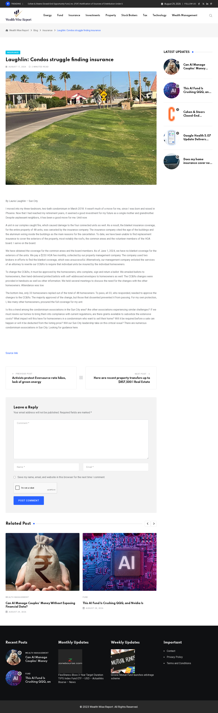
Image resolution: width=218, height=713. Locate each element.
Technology (159, 15)
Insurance (74, 15)
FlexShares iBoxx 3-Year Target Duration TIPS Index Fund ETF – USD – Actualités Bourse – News (81, 678)
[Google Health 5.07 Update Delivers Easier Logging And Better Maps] (172, 138)
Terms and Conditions (179, 663)
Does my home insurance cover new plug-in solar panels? (197, 163)
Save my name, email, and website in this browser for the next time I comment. (61, 477)
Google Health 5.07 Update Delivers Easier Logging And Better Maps (59, 4)
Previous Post (24, 374)
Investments (93, 15)
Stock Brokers (129, 15)
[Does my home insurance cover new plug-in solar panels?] (172, 161)
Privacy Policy (175, 657)
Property (110, 15)
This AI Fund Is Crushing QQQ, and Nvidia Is (113, 603)
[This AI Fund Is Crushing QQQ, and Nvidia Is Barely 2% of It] (172, 90)
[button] (147, 524)
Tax (145, 15)
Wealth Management (184, 15)
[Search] (210, 15)
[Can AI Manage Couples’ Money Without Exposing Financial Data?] (172, 67)
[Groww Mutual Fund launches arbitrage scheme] (123, 661)
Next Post (140, 374)
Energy (47, 15)
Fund (60, 15)
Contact (171, 650)
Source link (12, 353)
